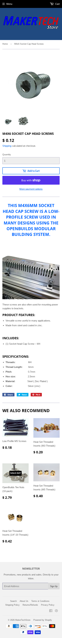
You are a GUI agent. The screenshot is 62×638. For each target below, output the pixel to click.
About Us (24, 601)
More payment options (31, 189)
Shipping (6, 145)
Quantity (6, 154)
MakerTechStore (22, 620)
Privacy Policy (47, 605)
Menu (9, 4)
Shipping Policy (12, 605)
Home (5, 44)
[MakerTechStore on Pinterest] (56, 611)
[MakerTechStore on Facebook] (50, 611)
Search (13, 601)
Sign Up (54, 586)
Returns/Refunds (30, 605)
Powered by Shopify (42, 620)
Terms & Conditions (40, 601)
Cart (57, 4)
